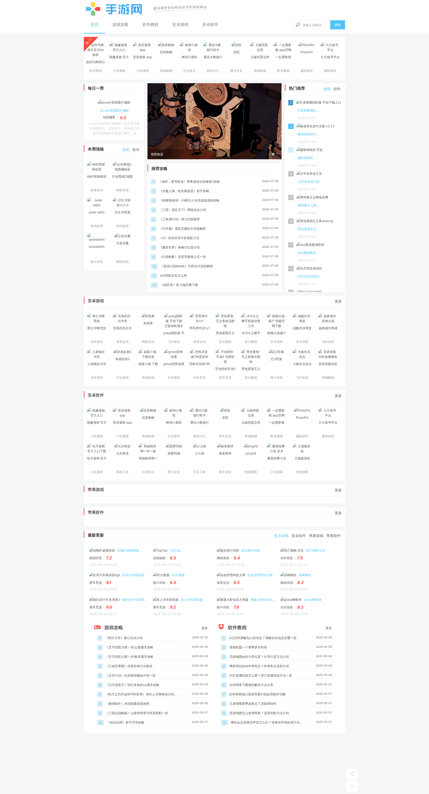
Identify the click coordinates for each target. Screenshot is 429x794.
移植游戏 (286, 582)
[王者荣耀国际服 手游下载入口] (318, 103)
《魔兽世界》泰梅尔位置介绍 (179, 247)
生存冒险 (286, 607)
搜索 (337, 25)
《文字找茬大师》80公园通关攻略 (129, 647)
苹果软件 (96, 512)
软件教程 (150, 24)
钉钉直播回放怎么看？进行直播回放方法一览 (260, 675)
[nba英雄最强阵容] (310, 245)
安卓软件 (210, 24)
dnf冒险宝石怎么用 (173, 275)
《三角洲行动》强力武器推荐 (179, 219)
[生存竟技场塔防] (309, 269)
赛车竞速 (95, 582)
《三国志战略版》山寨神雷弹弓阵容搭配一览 (136, 713)
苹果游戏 (96, 489)
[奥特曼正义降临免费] (312, 198)
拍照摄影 (109, 117)
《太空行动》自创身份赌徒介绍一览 (130, 675)
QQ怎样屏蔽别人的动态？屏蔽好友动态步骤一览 (263, 638)
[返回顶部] (352, 786)
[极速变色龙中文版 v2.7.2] (315, 127)
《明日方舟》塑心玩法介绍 (124, 638)
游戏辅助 (159, 558)
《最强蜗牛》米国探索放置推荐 (127, 703)
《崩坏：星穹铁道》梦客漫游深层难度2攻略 (189, 181)
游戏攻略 (120, 24)
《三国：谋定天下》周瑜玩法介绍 (182, 210)
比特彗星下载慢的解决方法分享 (251, 685)
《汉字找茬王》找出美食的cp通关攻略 (132, 685)
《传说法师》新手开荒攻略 (125, 722)
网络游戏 (223, 558)
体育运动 (223, 582)
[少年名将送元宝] (309, 174)
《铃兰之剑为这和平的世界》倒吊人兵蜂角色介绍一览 (141, 694)
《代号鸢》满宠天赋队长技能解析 (182, 228)
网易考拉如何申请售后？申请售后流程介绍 (259, 666)
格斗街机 (159, 582)
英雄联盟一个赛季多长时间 (248, 647)
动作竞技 (286, 558)
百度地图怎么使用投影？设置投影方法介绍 (259, 713)
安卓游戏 (180, 24)
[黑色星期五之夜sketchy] (315, 222)
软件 (136, 149)
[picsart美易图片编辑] (114, 103)
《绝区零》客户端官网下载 (179, 285)
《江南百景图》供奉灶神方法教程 (128, 666)
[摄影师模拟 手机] (310, 150)
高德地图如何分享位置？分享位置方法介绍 (259, 656)
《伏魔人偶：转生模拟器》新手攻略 (184, 191)
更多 (338, 301)
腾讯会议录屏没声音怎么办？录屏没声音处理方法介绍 (267, 722)
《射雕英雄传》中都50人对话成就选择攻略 (189, 200)
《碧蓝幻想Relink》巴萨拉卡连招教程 (186, 266)
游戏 (125, 149)
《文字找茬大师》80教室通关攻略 (129, 656)
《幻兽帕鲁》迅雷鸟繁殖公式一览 (182, 257)
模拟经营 (95, 558)
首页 (94, 24)
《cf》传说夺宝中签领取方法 (179, 238)
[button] (157, 121)
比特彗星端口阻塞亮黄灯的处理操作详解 (257, 694)
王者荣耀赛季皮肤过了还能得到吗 (252, 703)
